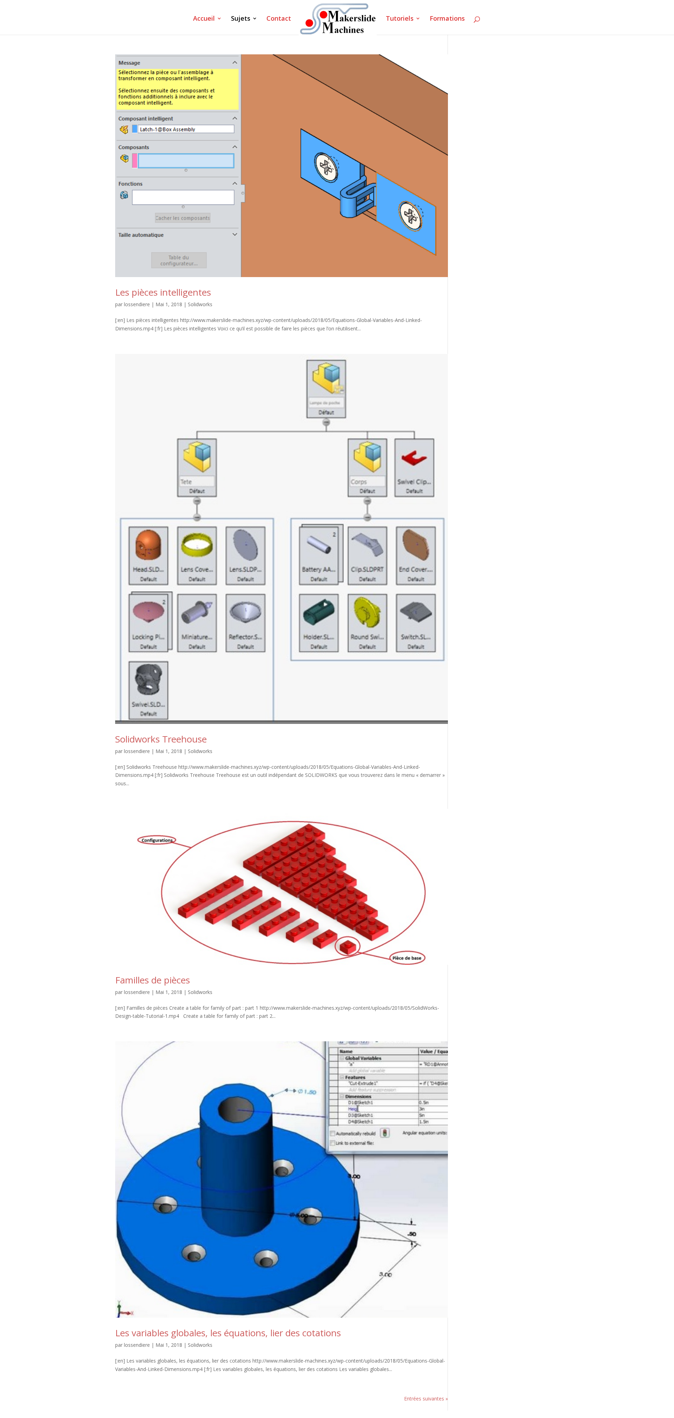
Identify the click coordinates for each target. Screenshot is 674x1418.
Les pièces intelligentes (163, 292)
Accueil (204, 19)
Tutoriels (400, 19)
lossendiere (137, 304)
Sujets (240, 19)
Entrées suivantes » (426, 1398)
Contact (278, 19)
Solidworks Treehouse (161, 739)
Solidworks (200, 304)
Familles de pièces (152, 980)
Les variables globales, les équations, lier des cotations (228, 1332)
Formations (447, 19)
